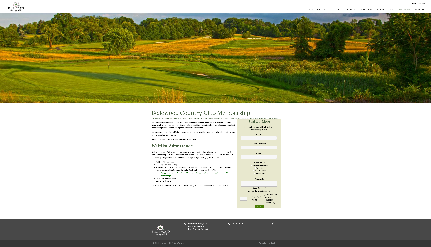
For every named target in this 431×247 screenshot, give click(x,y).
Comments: (259, 179)
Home (311, 9)
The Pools (335, 9)
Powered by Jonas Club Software (269, 243)
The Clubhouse (350, 9)
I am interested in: (259, 163)
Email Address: (259, 144)
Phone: (259, 153)
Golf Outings (367, 9)
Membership (404, 9)
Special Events (260, 171)
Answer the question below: (259, 191)
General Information (260, 165)
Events (392, 9)
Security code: (259, 188)
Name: (259, 134)
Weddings (381, 9)
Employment (420, 9)
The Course (322, 9)
